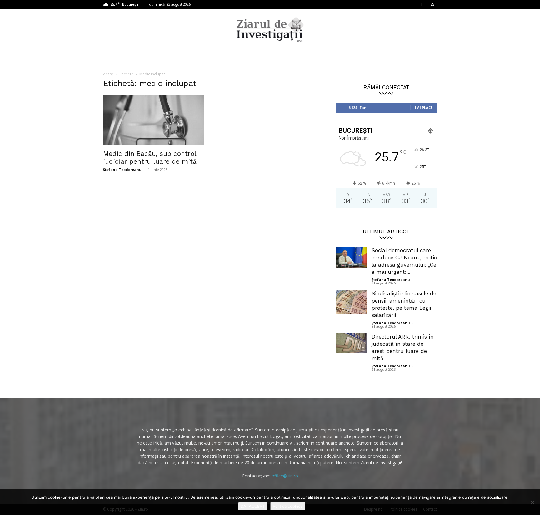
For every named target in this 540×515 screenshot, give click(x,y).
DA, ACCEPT (253, 506)
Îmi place (423, 107)
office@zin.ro (285, 476)
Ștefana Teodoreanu (122, 169)
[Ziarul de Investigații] (270, 29)
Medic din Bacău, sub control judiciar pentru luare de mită (150, 157)
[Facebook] (422, 4)
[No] (532, 502)
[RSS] (432, 4)
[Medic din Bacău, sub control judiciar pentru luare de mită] (153, 120)
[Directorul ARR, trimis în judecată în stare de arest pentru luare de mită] (351, 343)
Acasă (108, 74)
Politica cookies (288, 506)
